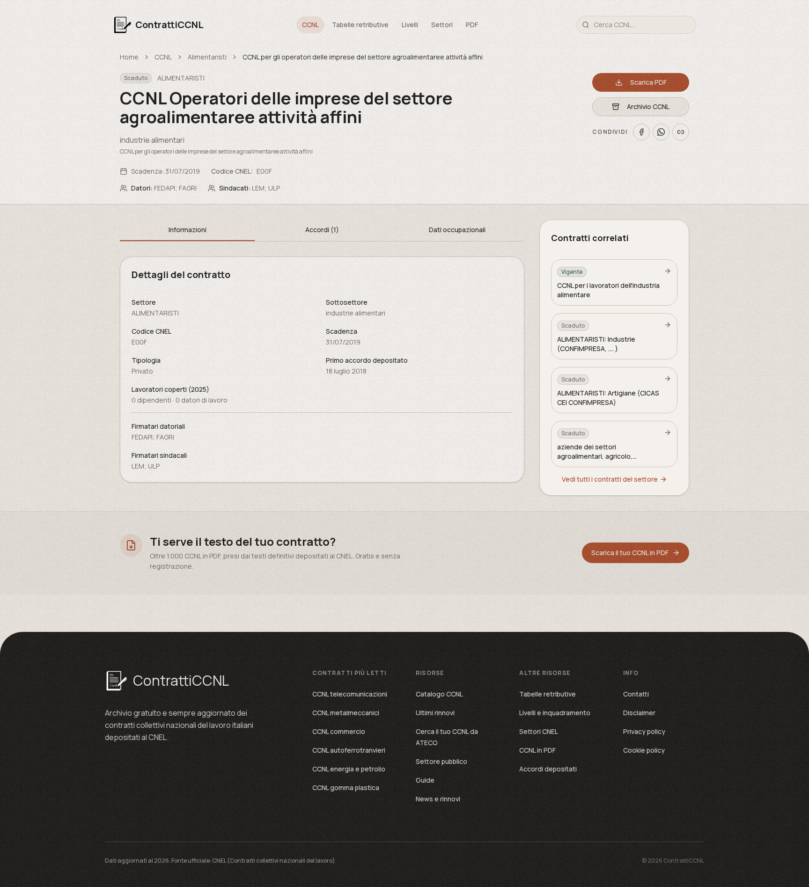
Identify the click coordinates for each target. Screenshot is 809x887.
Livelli (410, 24)
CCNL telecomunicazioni (349, 693)
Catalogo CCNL (439, 693)
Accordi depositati (548, 768)
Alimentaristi (207, 56)
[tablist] (322, 231)
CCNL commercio (338, 731)
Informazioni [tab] (187, 229)
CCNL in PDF (537, 750)
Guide (425, 780)
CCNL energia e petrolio (348, 768)
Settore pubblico (441, 761)
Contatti (636, 693)
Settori (442, 24)
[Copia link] (680, 132)
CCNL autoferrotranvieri (348, 750)
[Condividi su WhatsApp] (661, 132)
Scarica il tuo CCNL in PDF (630, 552)
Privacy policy (644, 731)
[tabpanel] (322, 370)
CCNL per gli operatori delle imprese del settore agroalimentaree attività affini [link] (363, 56)
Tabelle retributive (360, 24)
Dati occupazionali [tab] (457, 229)
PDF (472, 24)
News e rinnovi (438, 798)
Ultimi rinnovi (435, 712)
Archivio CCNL (648, 106)
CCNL (310, 24)
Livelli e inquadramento (554, 712)
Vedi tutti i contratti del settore (610, 479)
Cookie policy (644, 750)
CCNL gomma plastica (345, 787)
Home (129, 56)
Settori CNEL (538, 731)
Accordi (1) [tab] (322, 229)
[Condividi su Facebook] (641, 132)
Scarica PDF (648, 82)
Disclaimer (639, 712)
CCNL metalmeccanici (345, 712)
